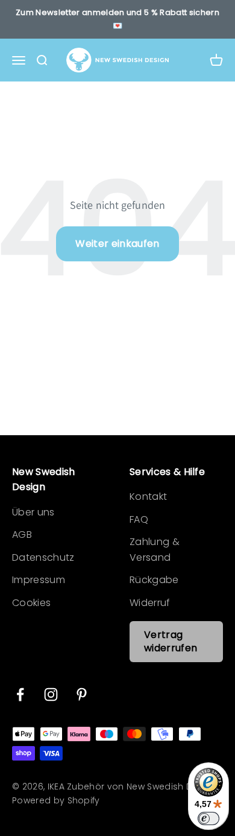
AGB (22, 534)
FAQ (139, 519)
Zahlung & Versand (155, 549)
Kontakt (148, 496)
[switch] (208, 818)
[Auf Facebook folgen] (20, 694)
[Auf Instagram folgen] (51, 694)
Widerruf (150, 603)
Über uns (33, 512)
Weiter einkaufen (117, 243)
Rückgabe (154, 580)
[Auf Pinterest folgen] (82, 694)
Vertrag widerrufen (170, 641)
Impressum (38, 580)
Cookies (31, 603)
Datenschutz (43, 557)
